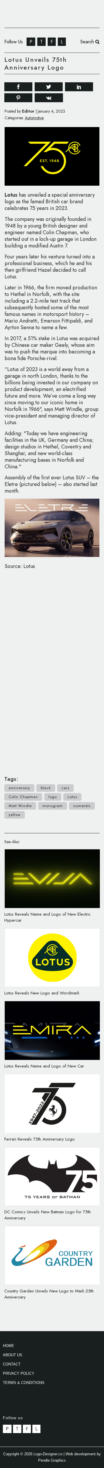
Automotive (34, 118)
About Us (12, 1355)
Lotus (11, 195)
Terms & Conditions (23, 1383)
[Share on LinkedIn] (79, 86)
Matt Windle (20, 805)
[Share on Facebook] (18, 86)
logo (53, 797)
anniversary (19, 788)
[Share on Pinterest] (18, 97)
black (46, 788)
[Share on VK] (49, 97)
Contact (12, 1364)
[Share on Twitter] (49, 86)
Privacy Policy (18, 1373)
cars (65, 788)
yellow (15, 814)
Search (87, 41)
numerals (81, 805)
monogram (52, 805)
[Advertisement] (52, 669)
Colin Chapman (23, 797)
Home (8, 1346)
